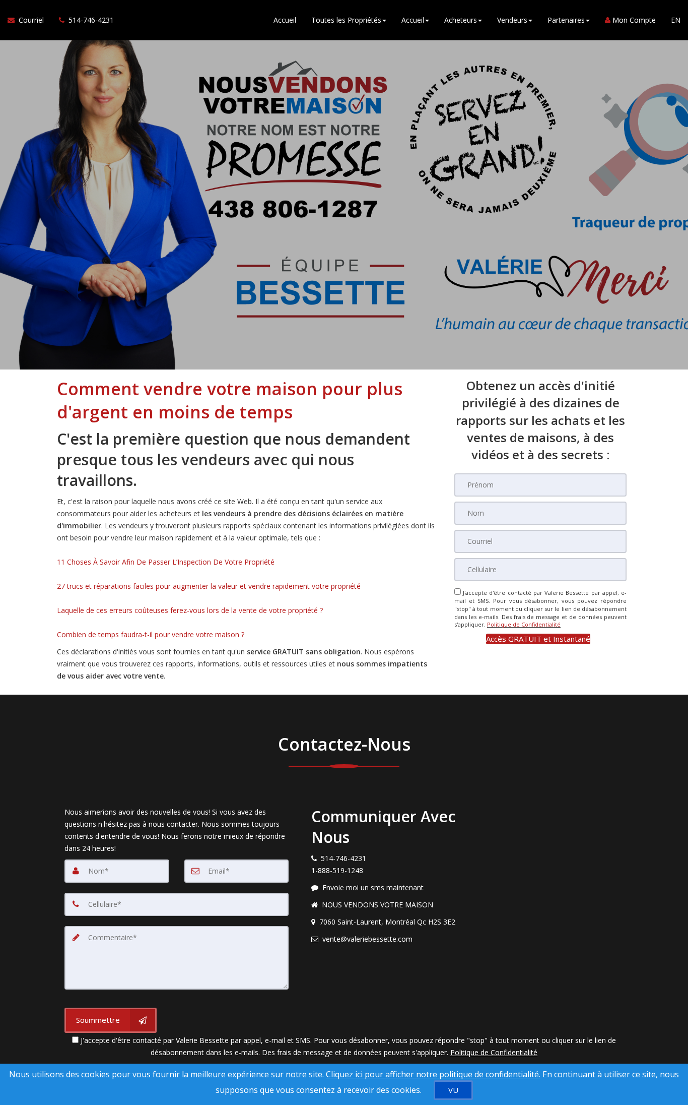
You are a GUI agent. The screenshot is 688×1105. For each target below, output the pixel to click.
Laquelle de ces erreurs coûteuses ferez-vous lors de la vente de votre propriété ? (190, 610)
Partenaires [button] (566, 20)
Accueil (284, 20)
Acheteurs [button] (460, 20)
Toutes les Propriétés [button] (346, 20)
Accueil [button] (412, 20)
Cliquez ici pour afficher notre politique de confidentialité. (433, 1074)
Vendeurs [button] (512, 20)
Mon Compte (633, 20)
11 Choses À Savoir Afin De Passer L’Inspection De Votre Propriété (165, 562)
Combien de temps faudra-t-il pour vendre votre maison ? (150, 634)
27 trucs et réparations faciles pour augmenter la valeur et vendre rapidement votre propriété (209, 586)
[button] (538, 639)
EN (675, 20)
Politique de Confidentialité (524, 624)
